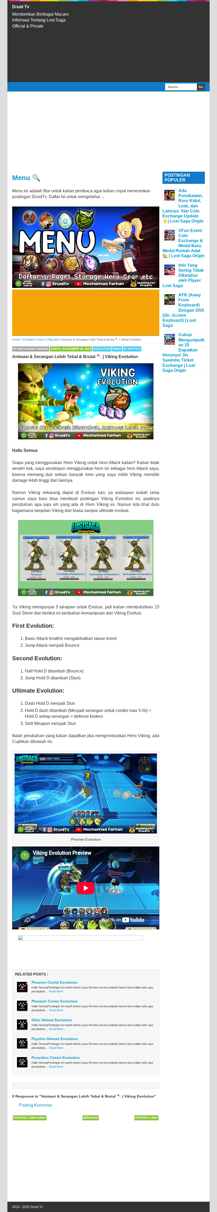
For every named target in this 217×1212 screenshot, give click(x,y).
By (30, 348)
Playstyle (132, 348)
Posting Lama (146, 1117)
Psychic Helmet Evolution (54, 1039)
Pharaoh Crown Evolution (54, 1001)
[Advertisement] (143, 42)
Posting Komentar (35, 1105)
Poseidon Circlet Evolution (55, 1057)
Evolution (102, 348)
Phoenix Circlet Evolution (54, 982)
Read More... (57, 991)
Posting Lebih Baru (30, 1117)
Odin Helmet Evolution (51, 1020)
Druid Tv (20, 7)
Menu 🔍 (26, 177)
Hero (117, 348)
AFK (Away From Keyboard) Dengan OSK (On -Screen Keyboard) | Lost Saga (183, 310)
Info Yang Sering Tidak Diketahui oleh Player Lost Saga (183, 275)
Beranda (90, 1117)
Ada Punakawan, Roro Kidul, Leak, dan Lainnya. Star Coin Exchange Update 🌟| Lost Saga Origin (183, 205)
